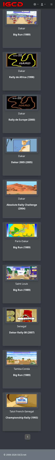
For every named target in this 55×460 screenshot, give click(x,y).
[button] (36, 4)
